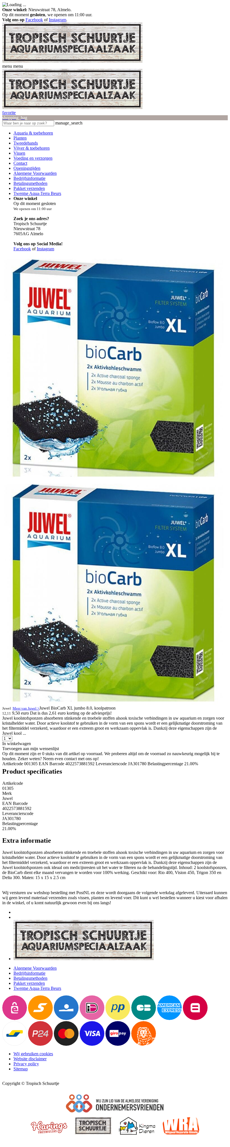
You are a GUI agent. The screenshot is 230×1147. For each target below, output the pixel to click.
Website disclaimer (30, 1058)
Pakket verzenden (29, 188)
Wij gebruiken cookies (33, 1053)
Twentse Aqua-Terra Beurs (37, 193)
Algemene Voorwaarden (35, 173)
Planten (20, 138)
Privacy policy (26, 1063)
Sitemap (20, 1068)
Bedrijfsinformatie (29, 178)
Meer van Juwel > (26, 708)
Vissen (19, 153)
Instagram (57, 19)
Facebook (34, 19)
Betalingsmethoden (30, 183)
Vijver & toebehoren (31, 148)
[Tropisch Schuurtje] (72, 61)
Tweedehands (25, 143)
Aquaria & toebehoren (33, 133)
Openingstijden (26, 168)
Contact (20, 163)
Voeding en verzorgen (32, 158)
